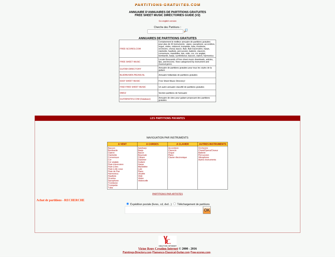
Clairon (111, 152)
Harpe (141, 164)
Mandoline (143, 166)
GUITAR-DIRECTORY (130, 69)
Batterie (201, 152)
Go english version (167, 21)
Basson (111, 148)
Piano (140, 171)
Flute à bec (113, 166)
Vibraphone (203, 157)
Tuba (110, 187)
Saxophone (113, 180)
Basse (141, 152)
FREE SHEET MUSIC (130, 62)
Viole (140, 176)
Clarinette (112, 155)
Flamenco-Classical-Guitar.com (171, 252)
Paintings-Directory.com (137, 252)
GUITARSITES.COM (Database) (135, 99)
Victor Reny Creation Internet (158, 248)
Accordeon (173, 148)
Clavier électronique (177, 157)
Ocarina (112, 178)
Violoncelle (143, 180)
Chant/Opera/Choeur (208, 150)
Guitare (141, 162)
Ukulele (141, 173)
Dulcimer (142, 159)
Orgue (171, 152)
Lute (140, 169)
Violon (141, 178)
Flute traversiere (115, 164)
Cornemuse (113, 157)
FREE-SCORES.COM (130, 49)
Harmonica (113, 173)
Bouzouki (142, 155)
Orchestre (203, 148)
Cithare (141, 157)
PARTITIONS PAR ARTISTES (167, 194)
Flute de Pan (114, 171)
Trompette (113, 185)
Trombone (113, 183)
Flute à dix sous (115, 169)
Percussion (203, 155)
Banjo (140, 150)
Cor (109, 159)
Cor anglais (113, 162)
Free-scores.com (201, 252)
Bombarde (113, 150)
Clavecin (172, 150)
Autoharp (142, 148)
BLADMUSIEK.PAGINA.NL (132, 75)
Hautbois (112, 176)
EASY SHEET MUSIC (130, 81)
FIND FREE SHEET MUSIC (133, 87)
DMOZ (123, 93)
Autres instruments (207, 159)
